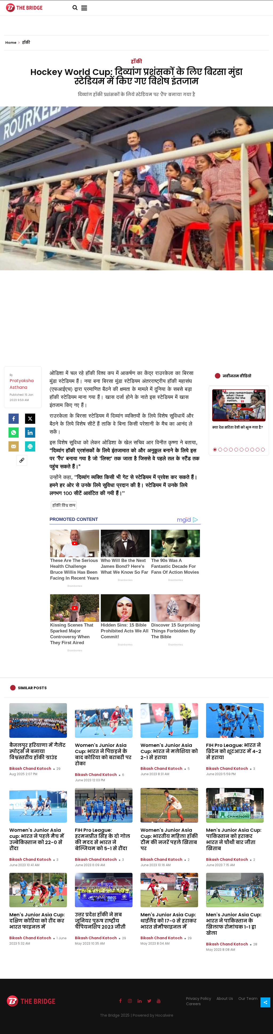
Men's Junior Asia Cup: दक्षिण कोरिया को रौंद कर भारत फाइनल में (37, 920)
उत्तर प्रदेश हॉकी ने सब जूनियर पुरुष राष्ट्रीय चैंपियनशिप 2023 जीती (100, 920)
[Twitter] (30, 418)
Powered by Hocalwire (153, 1015)
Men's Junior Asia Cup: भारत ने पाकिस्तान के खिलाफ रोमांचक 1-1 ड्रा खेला (233, 923)
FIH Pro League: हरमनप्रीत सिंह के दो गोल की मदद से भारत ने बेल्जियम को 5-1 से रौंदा (102, 839)
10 (263, 450)
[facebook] (13, 418)
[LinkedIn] (30, 432)
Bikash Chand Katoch (30, 768)
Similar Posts (32, 688)
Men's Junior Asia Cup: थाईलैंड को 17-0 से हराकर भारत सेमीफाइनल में (168, 920)
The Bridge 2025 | (116, 1015)
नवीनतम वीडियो (237, 376)
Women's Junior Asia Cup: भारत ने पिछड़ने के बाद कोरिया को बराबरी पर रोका (103, 754)
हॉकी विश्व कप (64, 505)
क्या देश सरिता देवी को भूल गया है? (237, 427)
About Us (224, 998)
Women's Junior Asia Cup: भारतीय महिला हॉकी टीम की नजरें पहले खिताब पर (169, 839)
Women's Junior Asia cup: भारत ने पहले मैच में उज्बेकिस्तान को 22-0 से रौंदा (36, 839)
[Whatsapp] (13, 432)
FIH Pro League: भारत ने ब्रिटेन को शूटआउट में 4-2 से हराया (233, 751)
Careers (193, 1004)
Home (11, 42)
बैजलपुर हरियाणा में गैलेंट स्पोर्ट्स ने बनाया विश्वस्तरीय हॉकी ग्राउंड (37, 751)
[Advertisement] (136, 313)
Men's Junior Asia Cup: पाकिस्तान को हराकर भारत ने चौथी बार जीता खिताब (233, 839)
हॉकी (136, 61)
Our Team (248, 998)
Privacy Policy (198, 998)
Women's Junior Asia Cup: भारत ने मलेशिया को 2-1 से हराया (169, 751)
